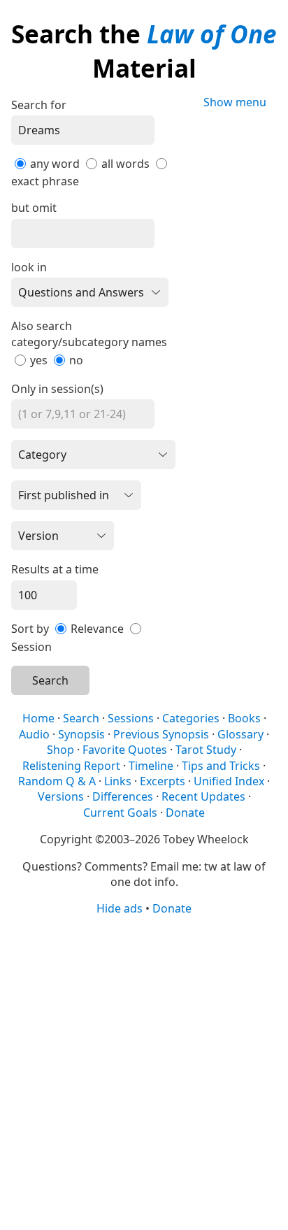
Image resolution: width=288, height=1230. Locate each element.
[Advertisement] (144, 1072)
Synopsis (81, 734)
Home (38, 718)
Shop (60, 749)
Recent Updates (203, 796)
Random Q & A (57, 781)
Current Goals (120, 812)
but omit (34, 207)
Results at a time (55, 569)
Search (50, 680)
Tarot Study (205, 749)
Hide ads (119, 908)
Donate (185, 812)
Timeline (151, 765)
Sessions (131, 718)
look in (29, 267)
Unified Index (229, 781)
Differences (122, 796)
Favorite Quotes (124, 749)
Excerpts (162, 781)
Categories (190, 718)
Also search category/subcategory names (89, 333)
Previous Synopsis (161, 734)
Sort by (30, 628)
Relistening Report (71, 765)
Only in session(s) (57, 388)
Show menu (234, 102)
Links (117, 781)
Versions (61, 796)
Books (244, 718)
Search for (38, 105)
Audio (34, 734)
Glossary (240, 734)
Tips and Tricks (221, 765)
